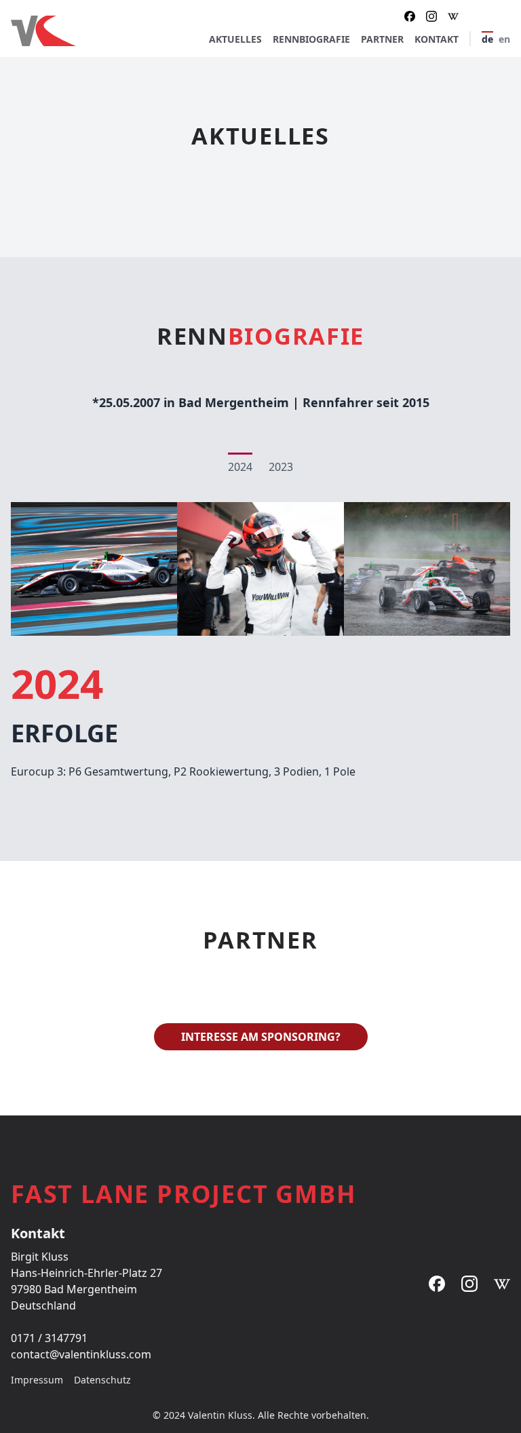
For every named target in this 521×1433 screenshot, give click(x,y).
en (504, 39)
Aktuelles (235, 39)
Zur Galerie (260, 568)
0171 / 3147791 (49, 1338)
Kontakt (436, 39)
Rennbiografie (311, 39)
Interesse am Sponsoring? (261, 1036)
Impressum (37, 1379)
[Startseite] (110, 31)
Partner (382, 39)
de (487, 39)
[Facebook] (409, 16)
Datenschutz (102, 1379)
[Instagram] (431, 16)
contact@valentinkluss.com (81, 1354)
